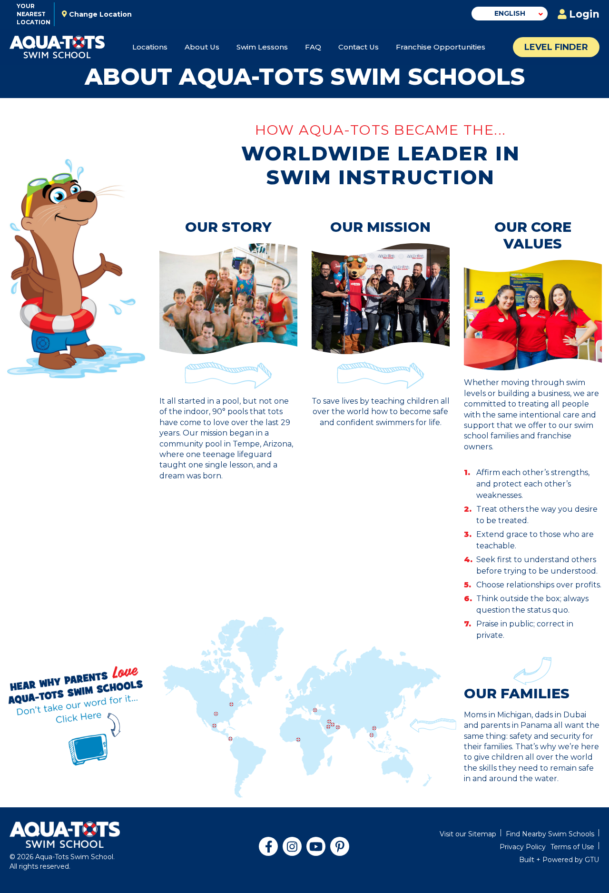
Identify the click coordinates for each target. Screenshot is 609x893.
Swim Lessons (262, 46)
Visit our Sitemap (468, 834)
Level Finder (556, 47)
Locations (149, 46)
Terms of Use (572, 847)
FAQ (313, 46)
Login (584, 14)
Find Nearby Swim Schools (550, 834)
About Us (202, 46)
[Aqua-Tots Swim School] (57, 47)
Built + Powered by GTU (559, 859)
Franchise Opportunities (440, 46)
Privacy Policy (523, 847)
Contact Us (358, 46)
